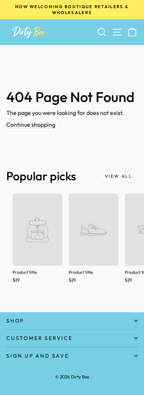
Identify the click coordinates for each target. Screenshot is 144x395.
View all (118, 176)
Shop (15, 320)
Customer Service (39, 338)
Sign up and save (37, 356)
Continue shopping (30, 124)
